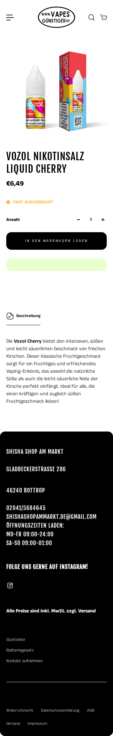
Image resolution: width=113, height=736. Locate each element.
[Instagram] (10, 585)
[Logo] (56, 18)
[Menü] (10, 17)
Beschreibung (28, 316)
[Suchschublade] (91, 17)
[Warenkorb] (103, 17)
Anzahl (13, 220)
